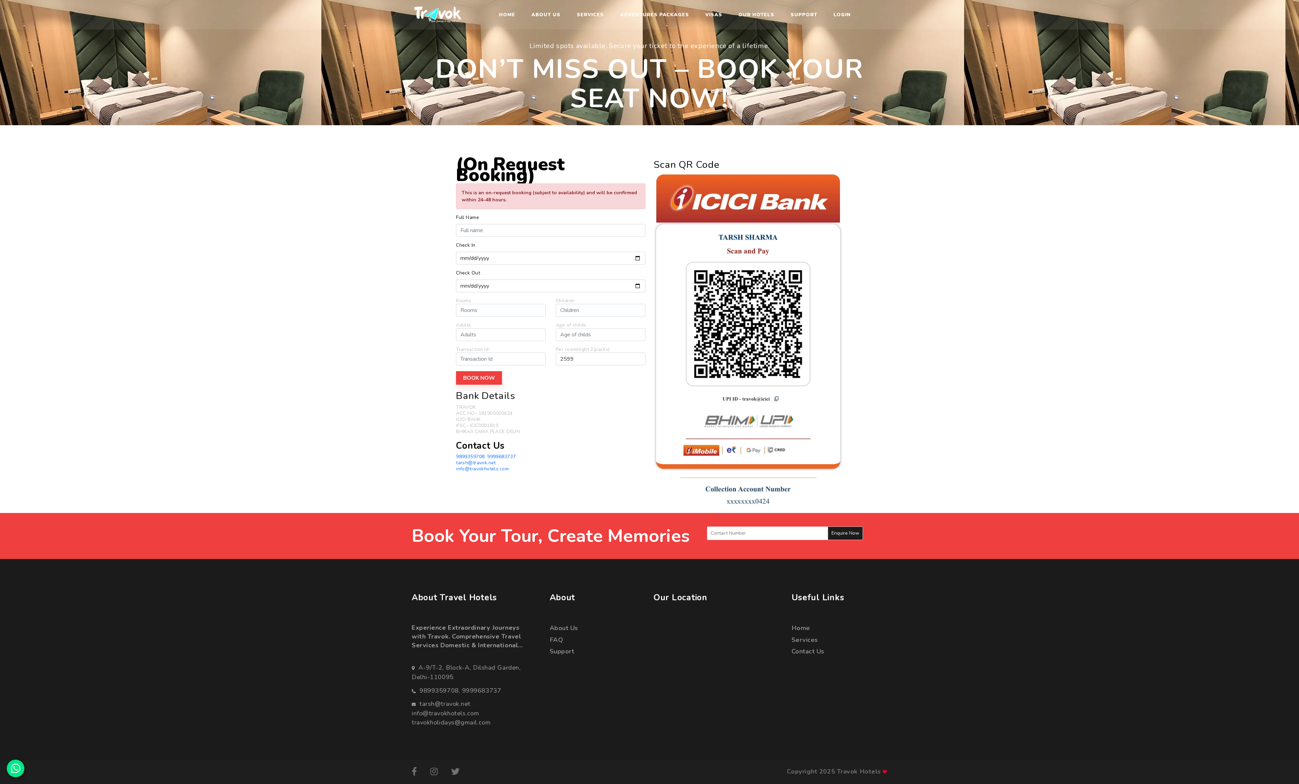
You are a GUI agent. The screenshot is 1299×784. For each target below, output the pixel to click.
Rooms (463, 301)
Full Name (467, 218)
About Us (546, 15)
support (562, 651)
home (801, 628)
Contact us (808, 651)
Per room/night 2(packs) (583, 349)
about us (564, 628)
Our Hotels (756, 15)
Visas (713, 15)
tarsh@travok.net (476, 463)
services (805, 639)
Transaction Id (472, 349)
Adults (463, 325)
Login (842, 15)
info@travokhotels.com (482, 469)
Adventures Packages (654, 15)
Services (590, 15)
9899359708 (470, 456)
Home (507, 15)
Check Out (468, 273)
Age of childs (571, 325)
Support (804, 15)
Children (565, 301)
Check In (465, 245)
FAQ (556, 639)
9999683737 (501, 456)
